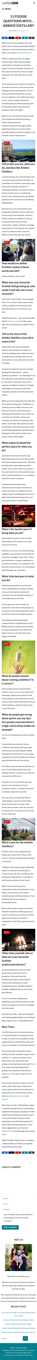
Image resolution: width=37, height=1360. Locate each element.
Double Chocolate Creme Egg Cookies (18, 1320)
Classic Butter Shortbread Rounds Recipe (18, 1328)
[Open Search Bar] (34, 3)
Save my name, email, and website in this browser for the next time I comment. (18, 1217)
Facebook (21, 1096)
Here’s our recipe (13, 321)
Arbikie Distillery (24, 53)
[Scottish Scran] (10, 3)
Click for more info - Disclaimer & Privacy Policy (18, 1355)
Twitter (5, 1099)
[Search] (25, 1338)
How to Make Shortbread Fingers (18, 1324)
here (10, 1057)
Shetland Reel (7, 1131)
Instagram (13, 1096)
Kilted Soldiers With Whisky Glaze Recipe (18, 1332)
